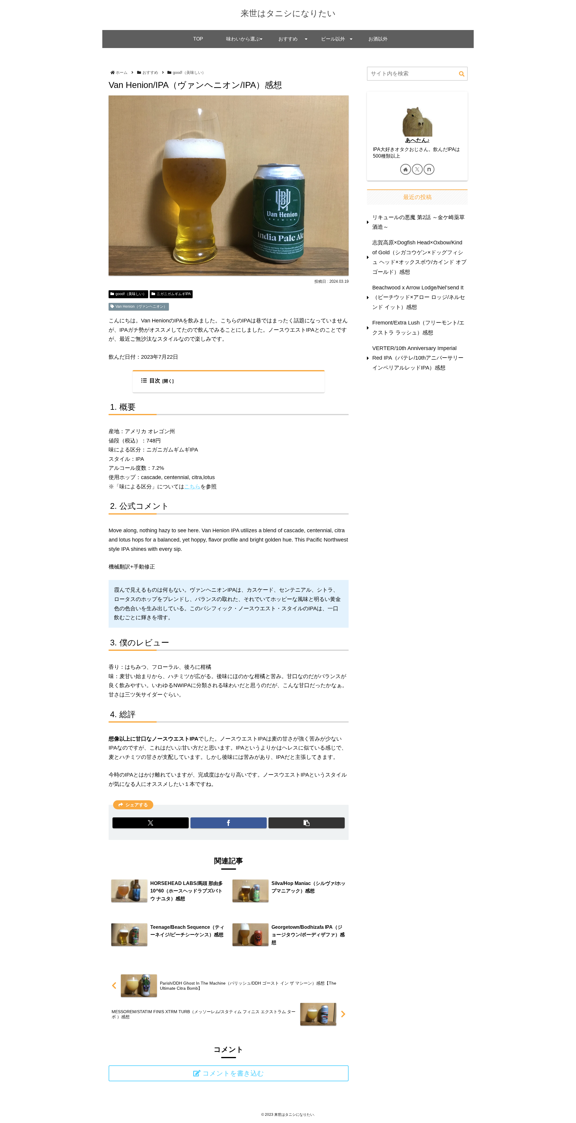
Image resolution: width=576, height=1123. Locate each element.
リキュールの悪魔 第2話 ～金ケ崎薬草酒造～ (418, 222)
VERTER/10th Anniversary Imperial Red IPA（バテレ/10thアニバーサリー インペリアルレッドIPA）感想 (418, 358)
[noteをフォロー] (429, 169)
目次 (154, 381)
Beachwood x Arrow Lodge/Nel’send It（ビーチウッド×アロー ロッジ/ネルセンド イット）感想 (418, 297)
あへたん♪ (417, 140)
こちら (192, 487)
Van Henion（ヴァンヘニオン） (141, 306)
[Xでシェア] (150, 822)
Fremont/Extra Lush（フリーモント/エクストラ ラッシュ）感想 (418, 327)
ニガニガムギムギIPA (174, 294)
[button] (306, 822)
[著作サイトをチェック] (405, 169)
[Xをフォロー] (417, 169)
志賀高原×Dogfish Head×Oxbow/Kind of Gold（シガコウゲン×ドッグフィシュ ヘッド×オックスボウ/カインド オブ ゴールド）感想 (419, 257)
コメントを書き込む (233, 1073)
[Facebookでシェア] (228, 822)
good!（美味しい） (131, 294)
